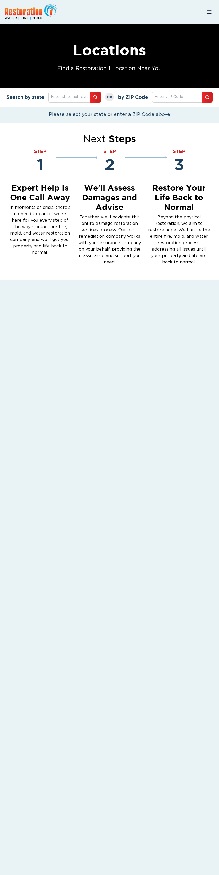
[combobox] (177, 97)
